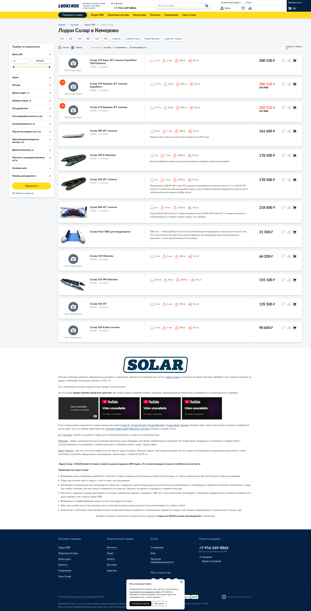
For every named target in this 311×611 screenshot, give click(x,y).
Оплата (111, 559)
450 (106, 39)
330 (71, 39)
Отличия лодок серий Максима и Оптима (127, 429)
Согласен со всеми (140, 604)
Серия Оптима (133, 39)
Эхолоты (63, 565)
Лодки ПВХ (89, 25)
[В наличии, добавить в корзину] (294, 60)
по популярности (137, 48)
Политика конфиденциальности (162, 560)
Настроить (159, 604)
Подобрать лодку (73, 15)
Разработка (232, 597)
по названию (120, 48)
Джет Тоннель (65, 451)
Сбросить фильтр (23, 193)
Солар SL (125, 425)
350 (79, 39)
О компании (157, 547)
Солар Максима (156, 425)
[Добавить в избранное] (283, 60)
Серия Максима (151, 39)
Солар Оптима (138, 425)
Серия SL (116, 39)
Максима (63, 441)
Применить (31, 186)
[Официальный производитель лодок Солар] (155, 365)
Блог (153, 553)
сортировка (96, 48)
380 (88, 39)
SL (59, 435)
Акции (110, 553)
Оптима (67, 435)
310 (62, 39)
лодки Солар (172, 377)
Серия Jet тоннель (173, 39)
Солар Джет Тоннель (178, 425)
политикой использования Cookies (145, 592)
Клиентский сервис (230, 3)
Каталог (75, 25)
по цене (107, 48)
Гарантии (111, 570)
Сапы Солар (64, 576)
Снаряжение (64, 570)
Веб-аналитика (245, 597)
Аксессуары (64, 559)
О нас (248, 3)
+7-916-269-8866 (125, 8)
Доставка (112, 565)
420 (97, 39)
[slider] (13, 67)
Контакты (112, 547)
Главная (61, 25)
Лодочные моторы (68, 553)
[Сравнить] (289, 60)
